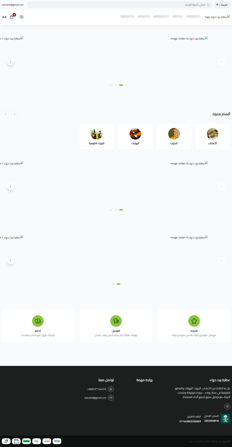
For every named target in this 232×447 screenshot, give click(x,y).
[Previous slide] (221, 61)
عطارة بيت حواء (196, 441)
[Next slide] (10, 61)
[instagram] (227, 406)
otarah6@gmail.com (13, 4)
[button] (121, 85)
